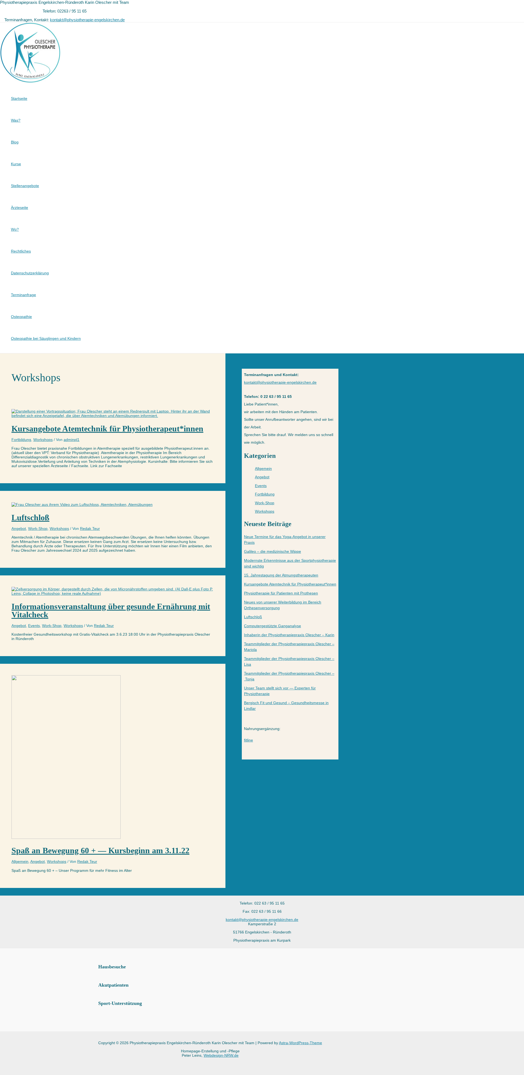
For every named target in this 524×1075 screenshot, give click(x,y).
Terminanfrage (23, 295)
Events (34, 625)
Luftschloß (30, 517)
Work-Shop (37, 528)
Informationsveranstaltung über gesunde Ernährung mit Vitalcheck (110, 610)
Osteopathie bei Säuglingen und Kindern (46, 338)
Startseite (19, 98)
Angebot (18, 528)
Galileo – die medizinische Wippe (272, 551)
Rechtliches (21, 251)
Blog (15, 142)
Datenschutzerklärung (30, 273)
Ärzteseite (19, 207)
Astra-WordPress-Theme (300, 1043)
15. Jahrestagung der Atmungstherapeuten (281, 575)
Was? (15, 120)
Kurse (16, 164)
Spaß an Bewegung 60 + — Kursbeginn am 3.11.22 (100, 850)
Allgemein (19, 861)
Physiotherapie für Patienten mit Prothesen (281, 593)
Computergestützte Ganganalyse (272, 626)
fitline (248, 740)
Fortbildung (21, 439)
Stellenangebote (25, 186)
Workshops (43, 439)
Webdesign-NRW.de (221, 1055)
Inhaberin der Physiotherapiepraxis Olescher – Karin (289, 635)
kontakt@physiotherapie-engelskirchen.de (87, 19)
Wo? (15, 229)
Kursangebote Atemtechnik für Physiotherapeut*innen (107, 428)
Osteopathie (21, 316)
